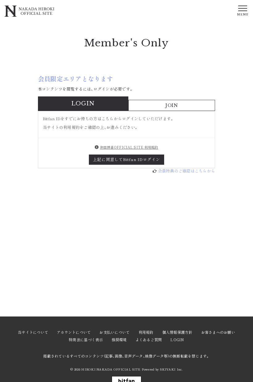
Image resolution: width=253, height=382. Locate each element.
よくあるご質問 (148, 339)
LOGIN (177, 339)
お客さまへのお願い (218, 332)
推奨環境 (119, 339)
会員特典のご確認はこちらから (186, 171)
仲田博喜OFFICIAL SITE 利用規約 (129, 147)
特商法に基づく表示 (86, 339)
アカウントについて (74, 332)
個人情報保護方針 (177, 332)
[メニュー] (242, 10)
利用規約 (146, 332)
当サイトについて (33, 332)
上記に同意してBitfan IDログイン (126, 159)
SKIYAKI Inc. (171, 369)
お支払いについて (114, 332)
